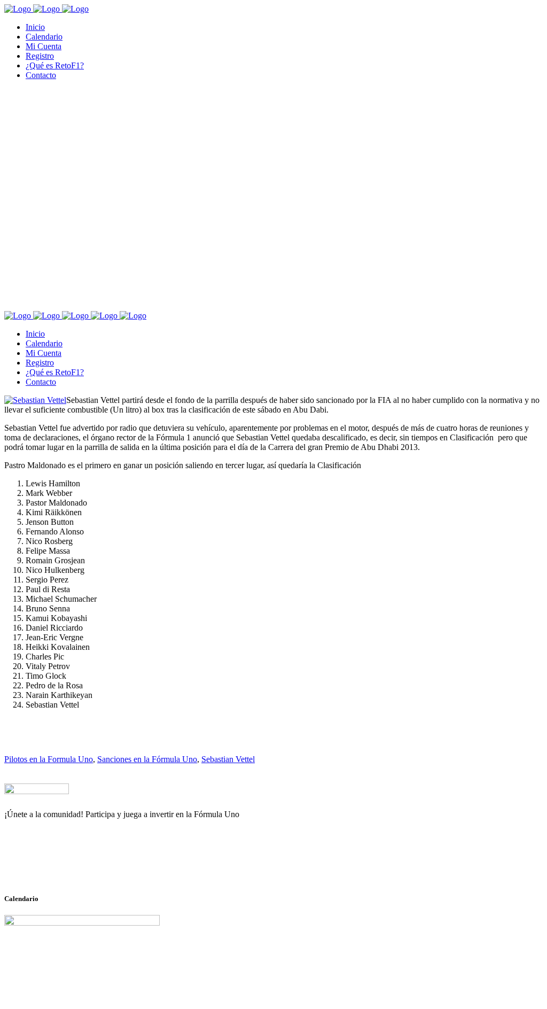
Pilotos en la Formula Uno (48, 759)
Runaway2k (56, 866)
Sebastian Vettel (228, 759)
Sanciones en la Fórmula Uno (147, 759)
